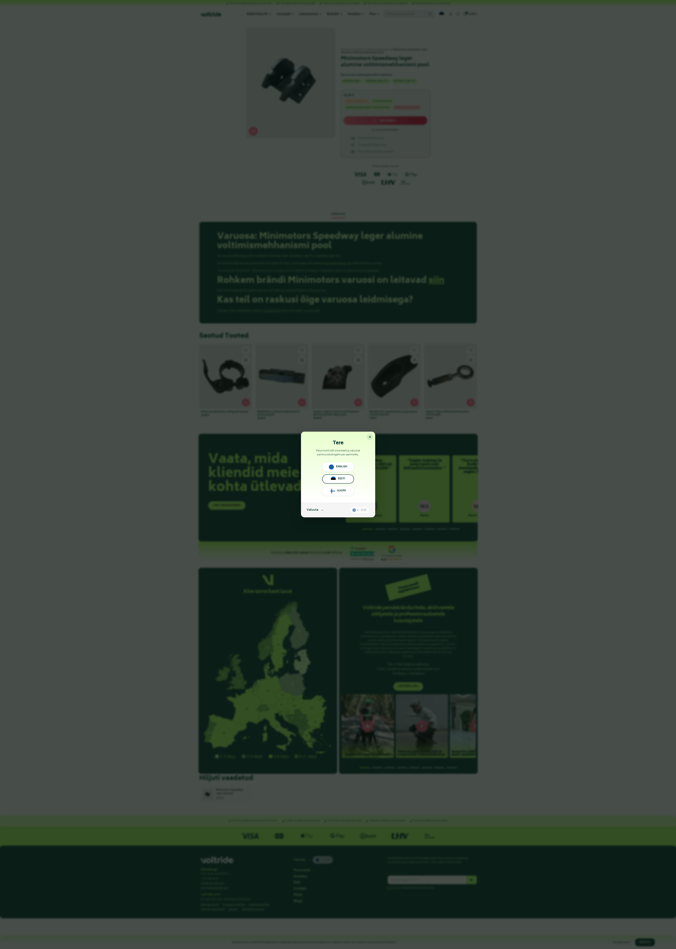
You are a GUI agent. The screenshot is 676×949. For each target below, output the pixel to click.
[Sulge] (370, 437)
